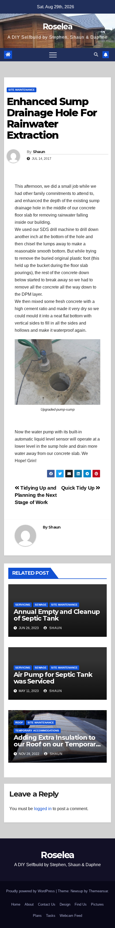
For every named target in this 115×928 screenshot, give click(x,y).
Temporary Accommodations (37, 730)
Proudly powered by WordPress (31, 891)
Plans (37, 916)
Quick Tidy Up (78, 488)
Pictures (97, 904)
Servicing (22, 604)
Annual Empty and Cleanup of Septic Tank (57, 615)
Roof (19, 722)
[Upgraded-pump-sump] (57, 372)
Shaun (39, 151)
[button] (96, 54)
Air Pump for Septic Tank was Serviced (53, 678)
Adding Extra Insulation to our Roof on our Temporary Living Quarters (56, 744)
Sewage (41, 604)
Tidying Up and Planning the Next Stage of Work (35, 495)
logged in (43, 808)
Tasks (50, 916)
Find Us (81, 904)
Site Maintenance (21, 89)
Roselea (57, 26)
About (29, 904)
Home (15, 904)
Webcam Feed (71, 916)
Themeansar (98, 891)
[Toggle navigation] (53, 54)
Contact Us (46, 904)
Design (65, 904)
